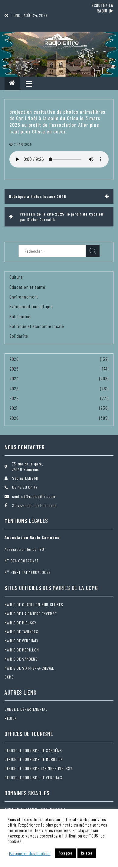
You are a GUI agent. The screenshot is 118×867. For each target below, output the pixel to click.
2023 (14, 388)
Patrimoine (20, 316)
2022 (14, 398)
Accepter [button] (66, 853)
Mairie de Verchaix (21, 640)
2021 (13, 408)
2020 (14, 418)
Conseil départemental (26, 709)
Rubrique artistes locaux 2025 (37, 196)
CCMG (9, 676)
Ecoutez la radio (102, 7)
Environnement (23, 296)
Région (11, 718)
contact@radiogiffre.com (33, 496)
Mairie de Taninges (21, 631)
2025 (14, 368)
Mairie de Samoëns (21, 658)
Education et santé (27, 287)
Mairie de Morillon (22, 649)
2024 (14, 378)
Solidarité (18, 336)
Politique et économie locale (36, 326)
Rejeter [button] (86, 853)
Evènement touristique (31, 306)
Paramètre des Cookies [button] (30, 853)
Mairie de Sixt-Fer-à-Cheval (29, 668)
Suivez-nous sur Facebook (34, 505)
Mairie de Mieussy (20, 622)
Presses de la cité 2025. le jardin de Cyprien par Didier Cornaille (61, 216)
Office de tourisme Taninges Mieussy (38, 768)
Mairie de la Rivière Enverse (31, 613)
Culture (16, 277)
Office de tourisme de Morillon (34, 759)
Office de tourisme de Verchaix (33, 777)
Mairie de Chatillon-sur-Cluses (34, 604)
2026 (14, 359)
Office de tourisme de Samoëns (33, 750)
